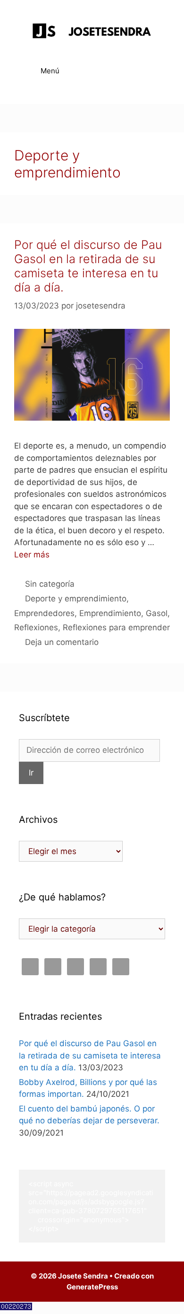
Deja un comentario (62, 642)
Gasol (156, 613)
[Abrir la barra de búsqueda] (151, 71)
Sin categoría (50, 584)
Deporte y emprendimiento (75, 598)
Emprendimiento (110, 613)
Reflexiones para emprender (116, 627)
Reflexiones (36, 627)
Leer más (32, 554)
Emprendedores (44, 613)
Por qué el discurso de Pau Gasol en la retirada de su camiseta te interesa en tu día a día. (88, 266)
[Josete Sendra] (92, 32)
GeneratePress (92, 1286)
